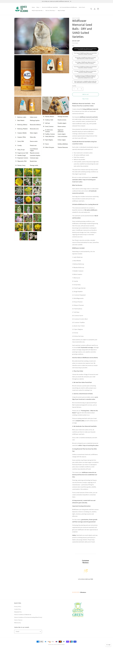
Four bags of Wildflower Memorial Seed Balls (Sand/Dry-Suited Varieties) (85, 62)
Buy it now (85, 98)
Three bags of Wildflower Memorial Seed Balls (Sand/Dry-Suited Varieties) (85, 58)
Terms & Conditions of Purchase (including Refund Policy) (28, 617)
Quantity (74, 85)
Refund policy (17, 622)
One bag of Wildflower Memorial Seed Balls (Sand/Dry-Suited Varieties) (85, 49)
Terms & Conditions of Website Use (22, 614)
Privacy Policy (17, 606)
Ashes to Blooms (54, 644)
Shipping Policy (18, 612)
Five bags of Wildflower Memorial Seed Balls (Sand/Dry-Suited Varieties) (85, 67)
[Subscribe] (40, 631)
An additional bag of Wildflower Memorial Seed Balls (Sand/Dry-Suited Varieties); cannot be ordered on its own (85, 77)
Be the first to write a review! (85, 583)
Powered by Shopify (61, 644)
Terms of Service (18, 620)
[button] (38, 7)
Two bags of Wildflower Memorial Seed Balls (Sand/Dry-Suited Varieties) (85, 53)
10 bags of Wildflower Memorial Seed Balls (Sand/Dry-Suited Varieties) (85, 71)
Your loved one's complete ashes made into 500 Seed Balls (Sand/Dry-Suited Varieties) (85, 82)
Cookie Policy (17, 609)
